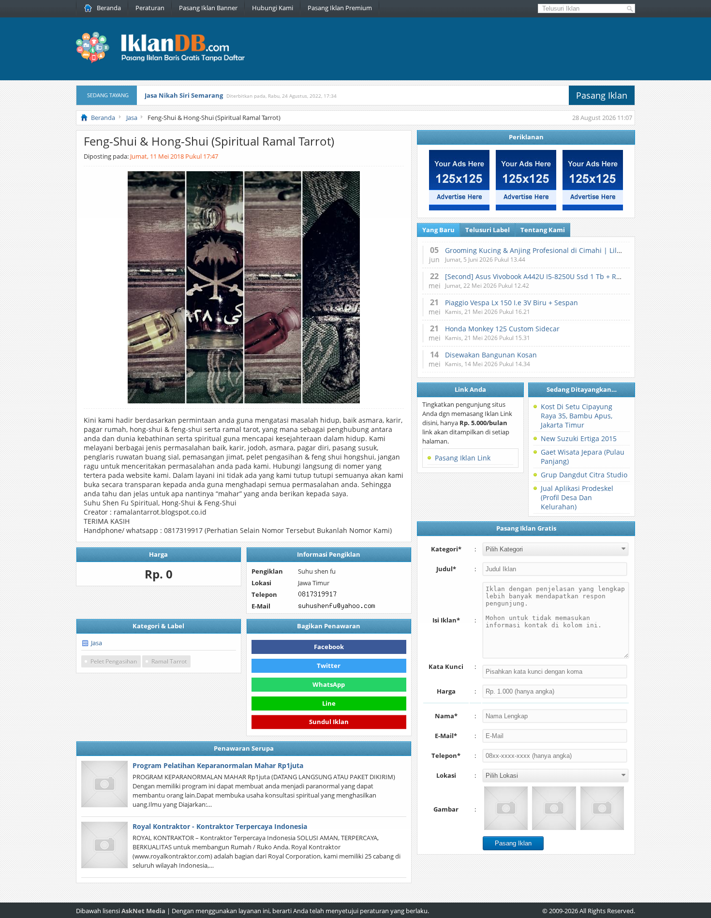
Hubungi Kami (272, 7)
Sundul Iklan (329, 720)
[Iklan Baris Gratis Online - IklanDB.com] (166, 61)
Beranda (109, 7)
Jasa (96, 642)
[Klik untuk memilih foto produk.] (506, 808)
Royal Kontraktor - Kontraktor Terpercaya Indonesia (220, 826)
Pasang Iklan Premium (340, 7)
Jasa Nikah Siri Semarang (184, 95)
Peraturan (149, 7)
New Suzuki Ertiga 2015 (579, 438)
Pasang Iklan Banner (208, 7)
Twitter (329, 665)
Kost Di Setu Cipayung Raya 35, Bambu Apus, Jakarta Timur (576, 415)
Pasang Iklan (601, 95)
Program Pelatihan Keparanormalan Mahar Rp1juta (218, 765)
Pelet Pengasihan (113, 661)
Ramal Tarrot (169, 661)
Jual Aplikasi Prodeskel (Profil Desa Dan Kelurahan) (577, 497)
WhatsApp (328, 684)
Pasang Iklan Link (462, 457)
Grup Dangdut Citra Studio (584, 474)
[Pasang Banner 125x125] (459, 208)
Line (329, 703)
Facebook (329, 646)
